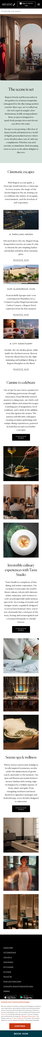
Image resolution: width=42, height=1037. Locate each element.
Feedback (6, 991)
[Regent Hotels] (7, 4)
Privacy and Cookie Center (12, 981)
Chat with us (7, 957)
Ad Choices (7, 972)
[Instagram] (16, 942)
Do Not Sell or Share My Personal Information (18, 986)
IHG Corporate (8, 967)
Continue (20, 1026)
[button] (39, 4)
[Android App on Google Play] (26, 997)
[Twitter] (10, 942)
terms (6, 1014)
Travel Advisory (8, 962)
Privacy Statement (18, 1018)
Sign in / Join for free (27, 4)
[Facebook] (4, 942)
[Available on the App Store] (10, 997)
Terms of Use (7, 976)
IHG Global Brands (9, 952)
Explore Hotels (8, 948)
